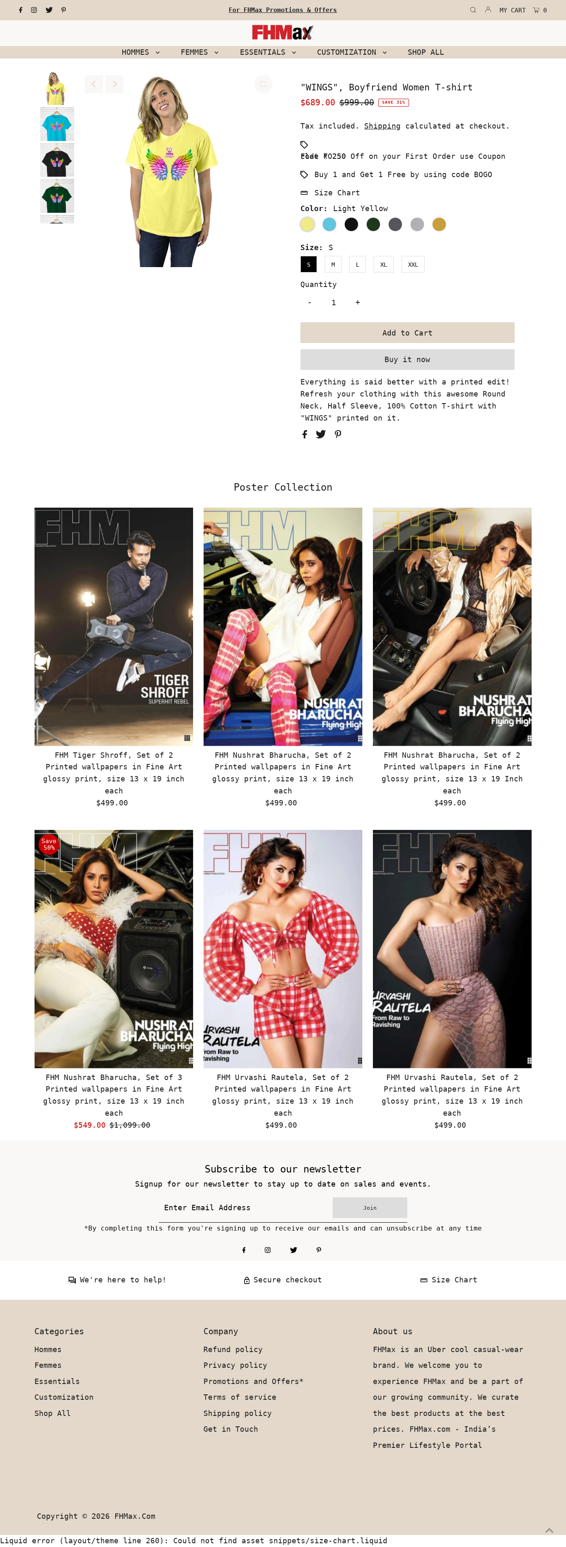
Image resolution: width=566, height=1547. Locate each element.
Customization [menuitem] (349, 52)
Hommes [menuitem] (138, 52)
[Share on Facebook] (307, 435)
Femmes (48, 1365)
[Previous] (94, 84)
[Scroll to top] (549, 1530)
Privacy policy (235, 1365)
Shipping (382, 126)
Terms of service (239, 1397)
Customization (64, 1397)
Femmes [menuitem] (197, 52)
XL (383, 264)
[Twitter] (49, 10)
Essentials (57, 1381)
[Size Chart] (424, 1281)
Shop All (52, 1413)
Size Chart (337, 192)
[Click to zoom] (263, 84)
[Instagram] (34, 10)
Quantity (318, 284)
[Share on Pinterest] (338, 435)
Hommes (48, 1349)
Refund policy (233, 1349)
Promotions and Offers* (253, 1381)
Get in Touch (230, 1429)
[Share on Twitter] (323, 435)
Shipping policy (237, 1413)
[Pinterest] (63, 10)
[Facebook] (20, 10)
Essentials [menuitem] (265, 52)
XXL (413, 264)
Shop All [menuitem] (426, 52)
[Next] (114, 84)
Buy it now (407, 359)
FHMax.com (134, 1516)
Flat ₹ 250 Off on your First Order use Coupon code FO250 (403, 156)
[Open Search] (473, 10)
